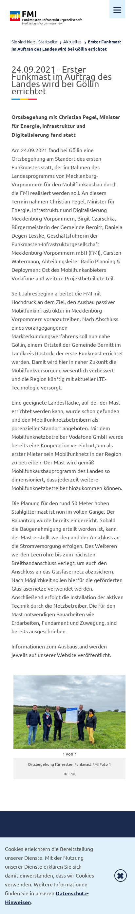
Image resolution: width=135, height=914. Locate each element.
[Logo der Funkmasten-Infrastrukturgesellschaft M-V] (46, 18)
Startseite (47, 41)
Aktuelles (72, 41)
